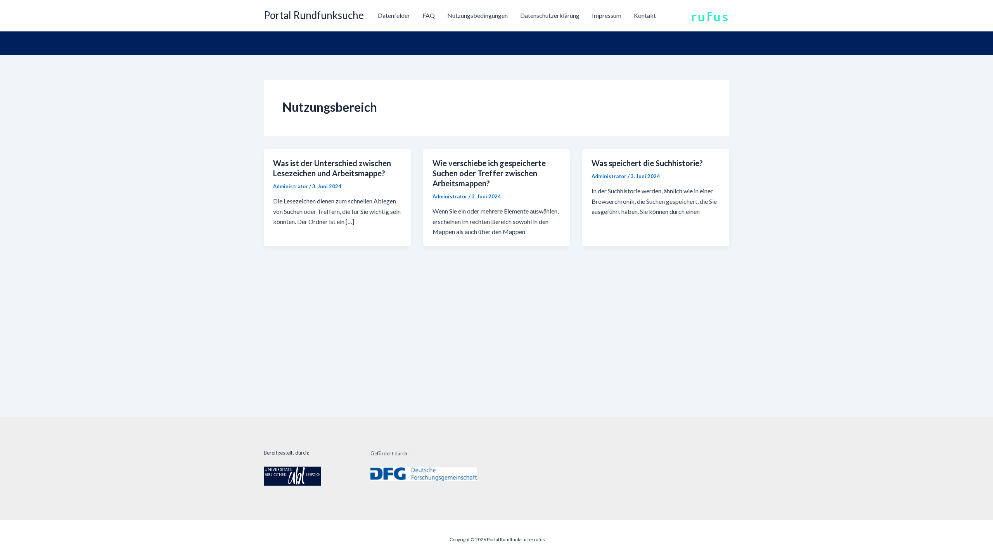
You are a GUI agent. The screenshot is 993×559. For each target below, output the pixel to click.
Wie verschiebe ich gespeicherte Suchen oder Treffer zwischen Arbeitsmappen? (489, 173)
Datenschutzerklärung (550, 15)
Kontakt (645, 15)
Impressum (606, 15)
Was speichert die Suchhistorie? (647, 163)
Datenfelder (394, 15)
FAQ (428, 15)
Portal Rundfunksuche (314, 15)
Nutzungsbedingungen (477, 15)
